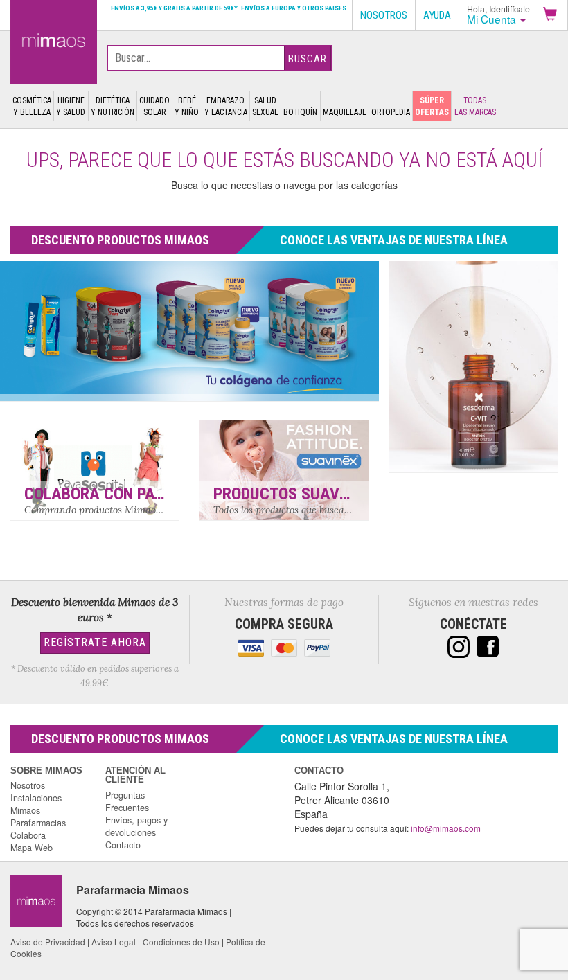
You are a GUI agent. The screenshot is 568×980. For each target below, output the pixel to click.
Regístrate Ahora (95, 642)
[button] (552, 15)
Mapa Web (31, 847)
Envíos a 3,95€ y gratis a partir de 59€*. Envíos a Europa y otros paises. (229, 8)
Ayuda (437, 15)
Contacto (123, 845)
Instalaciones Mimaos (36, 804)
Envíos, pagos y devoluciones (136, 826)
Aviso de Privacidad (47, 941)
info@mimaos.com (446, 828)
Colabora (28, 835)
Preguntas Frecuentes (127, 801)
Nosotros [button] (383, 15)
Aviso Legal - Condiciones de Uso (155, 941)
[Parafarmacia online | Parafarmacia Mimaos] (53, 39)
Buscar (307, 59)
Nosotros (27, 785)
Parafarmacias (38, 823)
